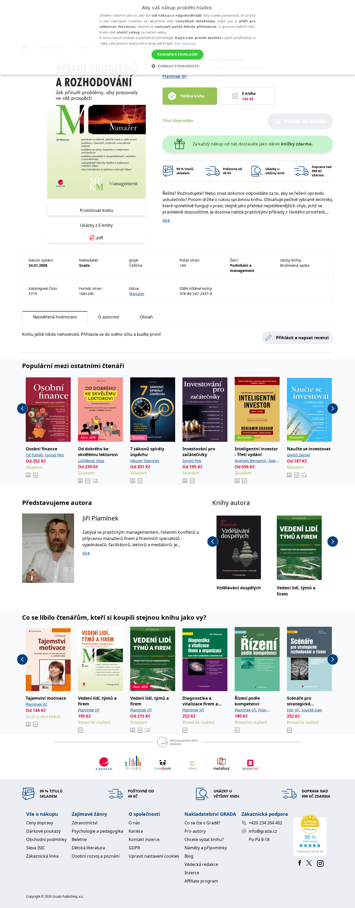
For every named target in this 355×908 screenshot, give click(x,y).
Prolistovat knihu (96, 210)
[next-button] (332, 408)
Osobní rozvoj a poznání (96, 856)
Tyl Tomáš (34, 454)
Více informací (185, 43)
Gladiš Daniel (298, 454)
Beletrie (79, 839)
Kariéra (136, 831)
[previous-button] (22, 408)
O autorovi (108, 317)
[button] (177, 66)
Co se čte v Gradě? (202, 823)
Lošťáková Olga (91, 460)
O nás (134, 823)
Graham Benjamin (250, 460)
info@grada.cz (263, 831)
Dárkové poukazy (43, 831)
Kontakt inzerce (144, 839)
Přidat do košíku (306, 121)
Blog (189, 856)
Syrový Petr (54, 454)
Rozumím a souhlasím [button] (177, 54)
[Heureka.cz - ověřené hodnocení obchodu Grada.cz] (311, 835)
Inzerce (192, 873)
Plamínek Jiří (174, 76)
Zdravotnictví (84, 823)
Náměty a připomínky (206, 848)
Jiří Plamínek (100, 518)
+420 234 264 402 (265, 823)
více (166, 220)
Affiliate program (201, 881)
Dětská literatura (88, 848)
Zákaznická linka (42, 856)
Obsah (146, 317)
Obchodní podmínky (46, 839)
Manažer (136, 293)
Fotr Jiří (293, 709)
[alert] (177, 37)
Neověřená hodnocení (55, 317)
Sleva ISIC (35, 848)
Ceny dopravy (39, 823)
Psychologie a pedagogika (97, 831)
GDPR (134, 848)
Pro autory (195, 831)
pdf (99, 238)
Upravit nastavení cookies (154, 856)
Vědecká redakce (201, 864)
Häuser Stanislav (144, 460)
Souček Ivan (311, 709)
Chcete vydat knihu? (204, 839)
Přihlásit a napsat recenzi (302, 337)
